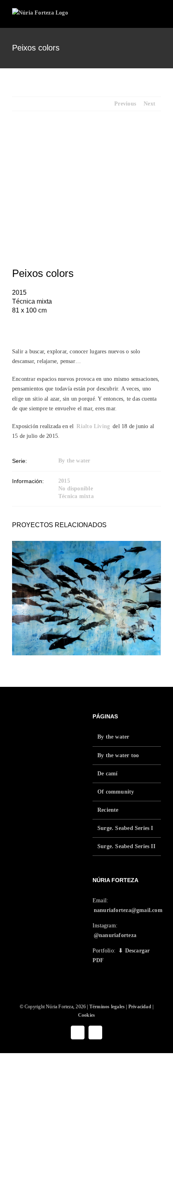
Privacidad (139, 1006)
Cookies (86, 1015)
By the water (74, 461)
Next (149, 104)
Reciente (108, 810)
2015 (64, 481)
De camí (107, 774)
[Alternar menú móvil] (157, 15)
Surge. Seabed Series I (125, 828)
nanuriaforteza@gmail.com (128, 910)
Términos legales (107, 1006)
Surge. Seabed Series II (126, 846)
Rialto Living (93, 426)
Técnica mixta (76, 496)
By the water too (118, 755)
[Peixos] (86, 598)
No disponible (75, 489)
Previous (125, 104)
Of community (115, 792)
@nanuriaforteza (115, 935)
